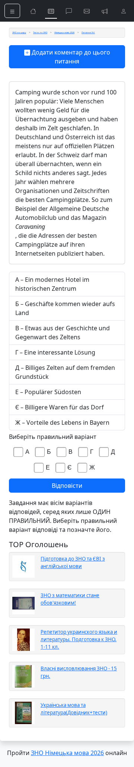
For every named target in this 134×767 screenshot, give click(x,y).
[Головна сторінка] (33, 11)
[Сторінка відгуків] (87, 11)
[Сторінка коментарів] (69, 11)
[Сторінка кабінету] (124, 11)
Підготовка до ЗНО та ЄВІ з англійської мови (73, 562)
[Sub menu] (12, 11)
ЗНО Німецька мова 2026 (67, 753)
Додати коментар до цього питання (70, 56)
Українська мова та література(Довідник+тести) (74, 709)
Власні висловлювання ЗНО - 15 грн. (79, 672)
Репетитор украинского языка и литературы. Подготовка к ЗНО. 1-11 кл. (79, 639)
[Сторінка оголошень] (105, 11)
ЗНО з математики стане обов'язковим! (70, 599)
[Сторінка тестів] (51, 11)
